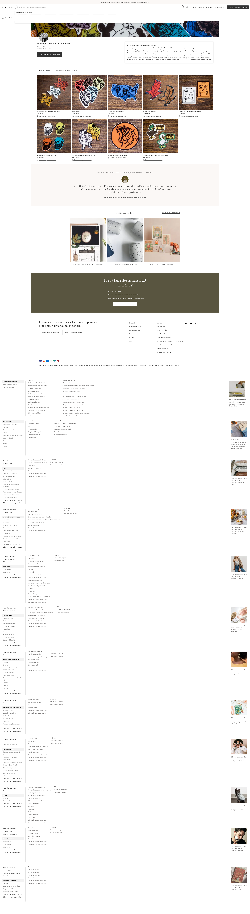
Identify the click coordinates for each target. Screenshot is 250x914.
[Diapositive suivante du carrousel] (175, 187)
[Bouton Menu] (2, 18)
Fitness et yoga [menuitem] (8, 618)
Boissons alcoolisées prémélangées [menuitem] (39, 517)
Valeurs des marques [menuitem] (10, 384)
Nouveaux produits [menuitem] (34, 423)
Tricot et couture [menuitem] (33, 705)
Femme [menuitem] (5, 427)
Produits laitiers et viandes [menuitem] (12, 536)
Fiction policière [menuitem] (33, 872)
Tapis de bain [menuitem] (32, 465)
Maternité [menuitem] (6, 755)
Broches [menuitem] (5, 665)
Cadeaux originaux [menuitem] (34, 402)
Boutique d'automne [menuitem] (34, 391)
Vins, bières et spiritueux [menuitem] (11, 517)
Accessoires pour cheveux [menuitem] (36, 566)
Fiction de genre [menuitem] (33, 869)
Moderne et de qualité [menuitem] (69, 383)
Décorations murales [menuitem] (60, 434)
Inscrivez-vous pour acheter (238, 7)
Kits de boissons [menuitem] (33, 525)
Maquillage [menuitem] (7, 629)
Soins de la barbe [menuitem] (34, 828)
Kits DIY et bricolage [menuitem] (34, 702)
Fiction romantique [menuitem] (34, 875)
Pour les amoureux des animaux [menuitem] (38, 407)
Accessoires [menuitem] (7, 566)
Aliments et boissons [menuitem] (10, 424)
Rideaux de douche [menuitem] (34, 468)
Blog (194, 7)
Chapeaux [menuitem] (31, 569)
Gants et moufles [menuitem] (33, 564)
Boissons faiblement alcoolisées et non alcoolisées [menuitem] (44, 520)
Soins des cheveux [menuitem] (9, 626)
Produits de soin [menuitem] (8, 839)
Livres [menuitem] (5, 446)
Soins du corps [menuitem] (33, 830)
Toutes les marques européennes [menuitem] (73, 402)
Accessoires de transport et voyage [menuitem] (39, 790)
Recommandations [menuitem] (9, 387)
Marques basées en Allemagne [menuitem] (72, 410)
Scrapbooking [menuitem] (32, 707)
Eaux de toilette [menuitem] (33, 833)
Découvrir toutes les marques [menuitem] (12, 500)
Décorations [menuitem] (32, 437)
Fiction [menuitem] (30, 867)
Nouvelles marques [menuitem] (34, 421)
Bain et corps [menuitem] (7, 615)
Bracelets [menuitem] (6, 662)
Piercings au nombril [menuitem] (35, 654)
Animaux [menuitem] (6, 441)
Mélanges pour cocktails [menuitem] (36, 522)
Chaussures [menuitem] (7, 569)
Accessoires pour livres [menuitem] (10, 891)
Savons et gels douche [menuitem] (35, 621)
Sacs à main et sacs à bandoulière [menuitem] (39, 596)
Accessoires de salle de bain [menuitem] (37, 460)
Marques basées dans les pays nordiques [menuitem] (76, 413)
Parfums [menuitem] (5, 621)
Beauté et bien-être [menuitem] (9, 430)
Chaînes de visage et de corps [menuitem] (38, 657)
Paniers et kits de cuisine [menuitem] (11, 544)
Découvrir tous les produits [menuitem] (12, 503)
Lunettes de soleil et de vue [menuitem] (37, 577)
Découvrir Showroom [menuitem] (10, 562)
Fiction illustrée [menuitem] (33, 878)
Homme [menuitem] (5, 443)
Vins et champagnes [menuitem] (34, 509)
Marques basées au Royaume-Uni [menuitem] (73, 405)
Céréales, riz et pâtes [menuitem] (10, 525)
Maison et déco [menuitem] (8, 421)
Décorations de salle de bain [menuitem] (37, 462)
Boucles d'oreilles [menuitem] (9, 672)
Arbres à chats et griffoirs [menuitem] (36, 801)
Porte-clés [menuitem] (31, 572)
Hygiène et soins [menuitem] (8, 634)
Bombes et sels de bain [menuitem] (35, 607)
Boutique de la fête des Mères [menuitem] (38, 383)
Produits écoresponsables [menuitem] (11, 873)
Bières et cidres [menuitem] (33, 511)
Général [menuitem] (5, 883)
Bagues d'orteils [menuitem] (33, 665)
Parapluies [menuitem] (31, 591)
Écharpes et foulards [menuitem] (35, 575)
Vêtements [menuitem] (6, 572)
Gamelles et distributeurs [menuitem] (36, 787)
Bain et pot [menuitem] (31, 744)
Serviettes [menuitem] (31, 471)
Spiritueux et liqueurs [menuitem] (35, 514)
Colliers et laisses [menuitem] (34, 798)
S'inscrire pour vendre (205, 7)
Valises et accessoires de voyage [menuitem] (39, 583)
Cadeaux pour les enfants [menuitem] (36, 410)
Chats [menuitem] (5, 795)
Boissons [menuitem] (6, 522)
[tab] (44, 70)
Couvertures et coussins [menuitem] (61, 432)
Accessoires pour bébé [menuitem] (10, 768)
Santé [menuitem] (30, 812)
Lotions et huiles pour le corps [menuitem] (38, 610)
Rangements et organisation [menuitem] (63, 429)
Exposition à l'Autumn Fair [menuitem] (36, 396)
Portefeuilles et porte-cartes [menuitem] (37, 586)
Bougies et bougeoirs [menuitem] (35, 432)
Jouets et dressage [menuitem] (34, 814)
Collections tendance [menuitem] (10, 381)
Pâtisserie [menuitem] (6, 520)
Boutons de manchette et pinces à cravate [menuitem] (11, 668)
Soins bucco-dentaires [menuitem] (35, 749)
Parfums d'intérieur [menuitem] (60, 421)
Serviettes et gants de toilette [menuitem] (38, 755)
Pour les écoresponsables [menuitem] (36, 405)
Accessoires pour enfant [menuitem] (11, 770)
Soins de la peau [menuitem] (8, 637)
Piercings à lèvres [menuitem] (34, 659)
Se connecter (219, 7)
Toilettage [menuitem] (31, 809)
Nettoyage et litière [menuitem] (34, 793)
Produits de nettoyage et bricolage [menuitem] (65, 423)
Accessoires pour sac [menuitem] (35, 594)
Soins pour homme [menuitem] (9, 632)
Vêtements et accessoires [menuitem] (36, 795)
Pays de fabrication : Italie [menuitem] (71, 416)
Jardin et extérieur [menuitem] (34, 434)
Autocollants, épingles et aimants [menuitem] (11, 725)
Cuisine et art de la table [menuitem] (62, 426)
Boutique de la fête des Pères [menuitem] (37, 385)
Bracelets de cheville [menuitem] (35, 651)
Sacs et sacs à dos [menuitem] (34, 555)
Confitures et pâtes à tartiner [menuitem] (12, 539)
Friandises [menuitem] (31, 817)
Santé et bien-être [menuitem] (9, 623)
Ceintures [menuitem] (31, 558)
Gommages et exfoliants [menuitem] (36, 618)
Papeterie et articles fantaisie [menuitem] (13, 435)
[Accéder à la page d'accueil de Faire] (7, 7)
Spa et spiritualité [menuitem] (9, 640)
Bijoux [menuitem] (5, 432)
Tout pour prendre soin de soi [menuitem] (37, 416)
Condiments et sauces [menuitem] (10, 530)
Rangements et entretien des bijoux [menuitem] (12, 679)
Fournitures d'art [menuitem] (33, 699)
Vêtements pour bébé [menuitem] (10, 773)
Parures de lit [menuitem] (32, 429)
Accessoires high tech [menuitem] (35, 580)
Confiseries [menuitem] (7, 533)
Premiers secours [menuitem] (33, 752)
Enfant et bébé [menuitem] (8, 438)
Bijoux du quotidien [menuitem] (34, 413)
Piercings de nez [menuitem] (33, 662)
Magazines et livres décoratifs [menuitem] (13, 889)
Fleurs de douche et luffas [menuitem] (36, 615)
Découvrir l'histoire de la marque (200, 59)
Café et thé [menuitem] (6, 528)
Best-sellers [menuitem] (7, 870)
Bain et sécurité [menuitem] (8, 749)
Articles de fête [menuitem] (8, 718)
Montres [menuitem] (30, 588)
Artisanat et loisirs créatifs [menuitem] (12, 707)
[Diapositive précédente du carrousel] (74, 187)
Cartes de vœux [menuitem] (8, 716)
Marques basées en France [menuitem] (71, 407)
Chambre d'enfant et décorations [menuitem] (10, 758)
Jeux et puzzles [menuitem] (8, 710)
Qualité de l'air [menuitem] (33, 738)
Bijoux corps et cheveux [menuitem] (11, 659)
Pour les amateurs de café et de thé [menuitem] (74, 396)
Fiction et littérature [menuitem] (9, 880)
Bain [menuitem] (29, 426)
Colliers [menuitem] (5, 682)
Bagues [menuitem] (5, 685)
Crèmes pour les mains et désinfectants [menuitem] (41, 612)
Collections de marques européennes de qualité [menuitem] (78, 385)
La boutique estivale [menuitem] (34, 388)
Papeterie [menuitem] (6, 721)
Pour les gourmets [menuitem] (68, 394)
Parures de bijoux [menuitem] (9, 675)
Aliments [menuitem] (31, 806)
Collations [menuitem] (6, 541)
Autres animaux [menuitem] (8, 801)
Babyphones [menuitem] (32, 741)
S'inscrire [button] (146, 2)
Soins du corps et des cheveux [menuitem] (38, 746)
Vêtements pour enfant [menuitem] (10, 776)
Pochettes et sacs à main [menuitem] (36, 561)
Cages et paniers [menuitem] (33, 803)
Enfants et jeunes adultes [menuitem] (11, 886)
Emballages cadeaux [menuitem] (10, 713)
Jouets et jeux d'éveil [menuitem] (10, 765)
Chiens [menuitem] (5, 798)
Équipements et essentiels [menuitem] (12, 752)
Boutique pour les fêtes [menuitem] (35, 394)
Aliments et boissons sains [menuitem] (71, 391)
